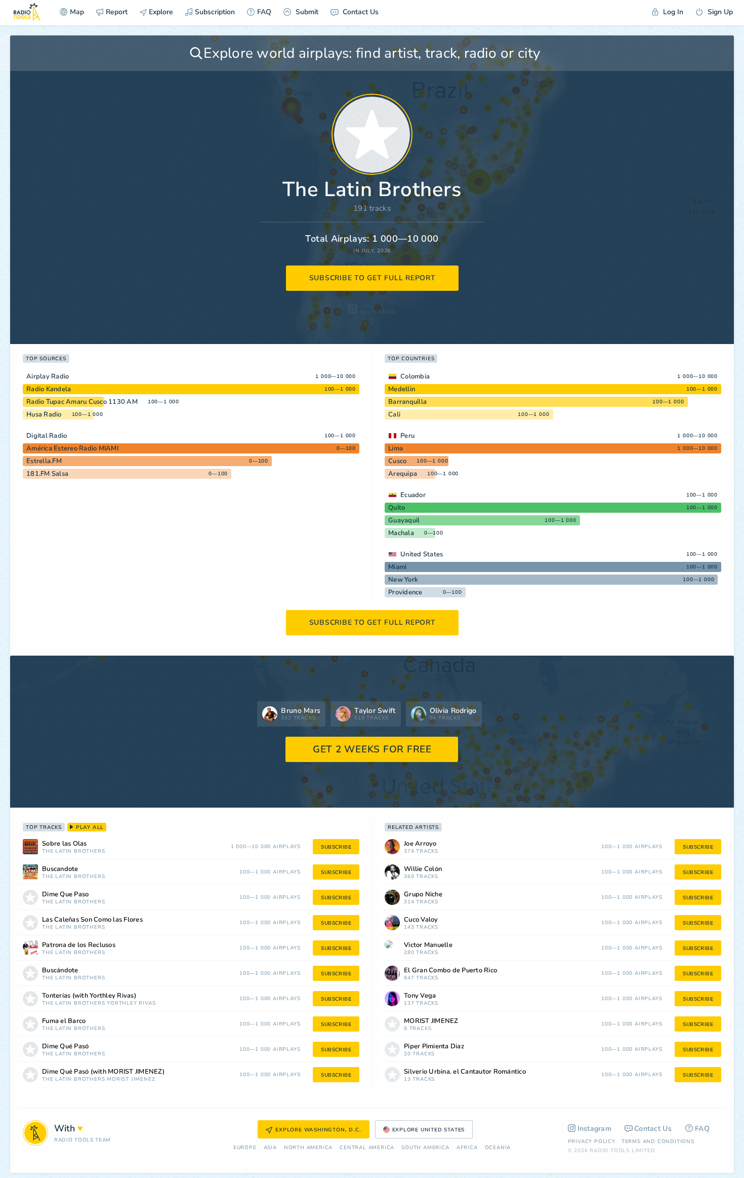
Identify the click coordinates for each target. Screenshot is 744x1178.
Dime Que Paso (65, 894)
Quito (396, 507)
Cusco (397, 461)
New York (403, 579)
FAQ (264, 12)
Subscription (215, 12)
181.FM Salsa (47, 473)
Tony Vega (420, 996)
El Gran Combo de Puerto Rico (450, 970)
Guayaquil (404, 520)
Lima (395, 448)
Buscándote (60, 970)
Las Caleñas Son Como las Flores (92, 920)
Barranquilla (407, 401)
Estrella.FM (44, 461)
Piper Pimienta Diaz (434, 1046)
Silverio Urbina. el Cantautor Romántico (465, 1072)
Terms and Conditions (658, 1141)
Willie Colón (423, 869)
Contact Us (360, 12)
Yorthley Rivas (131, 1003)
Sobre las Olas (64, 844)
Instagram (594, 1128)
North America (308, 1148)
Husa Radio (44, 414)
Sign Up (719, 12)
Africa (467, 1148)
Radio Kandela (48, 389)
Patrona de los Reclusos (78, 945)
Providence (405, 592)
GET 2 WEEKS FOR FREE (372, 749)
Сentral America (367, 1148)
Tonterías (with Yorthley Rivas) (89, 996)
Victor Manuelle (428, 945)
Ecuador (413, 495)
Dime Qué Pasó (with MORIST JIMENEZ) (103, 1072)
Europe (245, 1148)
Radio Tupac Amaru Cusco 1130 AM (82, 401)
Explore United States (428, 1129)
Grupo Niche (423, 894)
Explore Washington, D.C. (318, 1129)
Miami (397, 567)
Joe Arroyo (420, 844)
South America (425, 1148)
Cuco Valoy (421, 920)
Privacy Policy (591, 1141)
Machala (401, 533)
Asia (270, 1148)
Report (117, 12)
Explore (160, 12)
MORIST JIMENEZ (131, 1079)
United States (421, 554)
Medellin (401, 389)
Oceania (498, 1148)
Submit (306, 12)
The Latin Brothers (73, 851)
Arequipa (402, 473)
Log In (672, 12)
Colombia (415, 376)
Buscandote (60, 869)
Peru (407, 435)
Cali (394, 414)
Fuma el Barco (64, 1021)
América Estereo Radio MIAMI (72, 448)
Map (77, 12)
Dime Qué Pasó (65, 1046)
